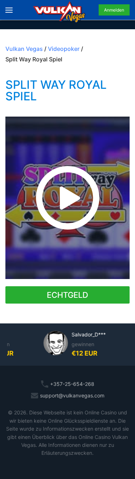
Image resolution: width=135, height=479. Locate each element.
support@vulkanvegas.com (72, 395)
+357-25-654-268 (72, 384)
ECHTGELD (67, 295)
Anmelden (114, 10)
